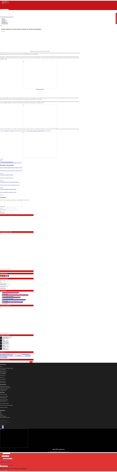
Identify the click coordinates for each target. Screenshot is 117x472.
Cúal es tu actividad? (3, 283)
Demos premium (20, 354)
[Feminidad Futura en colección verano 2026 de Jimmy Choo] (11, 297)
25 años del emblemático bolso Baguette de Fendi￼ (8, 192)
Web (0, 211)
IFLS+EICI (4, 347)
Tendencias (4, 22)
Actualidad (4, 20)
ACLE (3, 339)
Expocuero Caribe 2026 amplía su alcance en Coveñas (10, 293)
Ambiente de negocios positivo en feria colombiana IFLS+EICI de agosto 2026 (13, 300)
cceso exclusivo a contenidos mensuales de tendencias (36, 130)
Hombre (28, 354)
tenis (1, 357)
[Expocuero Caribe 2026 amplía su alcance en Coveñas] (10, 292)
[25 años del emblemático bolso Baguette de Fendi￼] (8, 189)
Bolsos (8, 354)
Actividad (1, 458)
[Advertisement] (27, 39)
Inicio (3, 18)
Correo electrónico (3, 209)
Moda (10, 298)
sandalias (19, 355)
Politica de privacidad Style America (4, 286)
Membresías (4, 1)
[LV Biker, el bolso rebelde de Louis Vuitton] (6, 174)
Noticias (5, 355)
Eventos (4, 21)
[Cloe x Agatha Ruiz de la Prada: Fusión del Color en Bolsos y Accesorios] (11, 167)
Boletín (3, 3)
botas (9, 296)
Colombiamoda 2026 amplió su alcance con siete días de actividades (12, 302)
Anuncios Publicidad (6, 2)
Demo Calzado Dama (15, 354)
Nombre (1, 208)
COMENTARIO (2, 206)
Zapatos (4, 19)
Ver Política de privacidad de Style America (6, 462)
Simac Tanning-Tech (6, 342)
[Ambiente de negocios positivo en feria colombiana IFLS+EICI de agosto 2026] (14, 299)
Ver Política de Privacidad (3, 470)
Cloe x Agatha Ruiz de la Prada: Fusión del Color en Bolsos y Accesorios (11, 170)
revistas (12, 130)
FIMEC (4, 345)
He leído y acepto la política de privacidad (7, 465)
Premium (10, 355)
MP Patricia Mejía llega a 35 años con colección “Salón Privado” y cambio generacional (15, 295)
